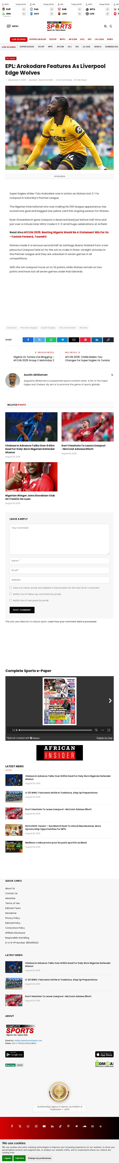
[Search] (105, 26)
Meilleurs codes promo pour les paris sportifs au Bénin (56, 842)
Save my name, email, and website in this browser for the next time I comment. (56, 587)
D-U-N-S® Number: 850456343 (21, 942)
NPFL (63, 39)
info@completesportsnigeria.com (28, 1041)
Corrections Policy (15, 927)
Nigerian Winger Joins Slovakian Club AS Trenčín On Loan (30, 497)
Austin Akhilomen (36, 375)
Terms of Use (12, 903)
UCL (82, 39)
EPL (90, 39)
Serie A (111, 39)
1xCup (53, 39)
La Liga (99, 39)
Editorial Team (13, 908)
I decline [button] (19, 1158)
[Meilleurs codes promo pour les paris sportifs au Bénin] (13, 847)
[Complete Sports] (59, 26)
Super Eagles (37, 39)
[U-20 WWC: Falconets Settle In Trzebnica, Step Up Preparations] (13, 797)
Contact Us (11, 893)
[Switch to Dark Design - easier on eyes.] (110, 26)
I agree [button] (7, 1158)
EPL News (11, 58)
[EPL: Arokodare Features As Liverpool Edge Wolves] (59, 169)
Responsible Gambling (17, 937)
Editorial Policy (12, 923)
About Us (10, 888)
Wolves (83, 327)
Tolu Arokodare (67, 327)
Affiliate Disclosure (15, 932)
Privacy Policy (12, 918)
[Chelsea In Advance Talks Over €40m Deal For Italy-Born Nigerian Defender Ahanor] (31, 427)
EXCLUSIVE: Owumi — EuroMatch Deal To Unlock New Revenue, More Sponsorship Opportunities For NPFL (63, 827)
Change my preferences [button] (39, 1158)
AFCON (73, 39)
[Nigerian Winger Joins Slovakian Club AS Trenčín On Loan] (31, 476)
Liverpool (12, 327)
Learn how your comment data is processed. (72, 621)
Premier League (28, 327)
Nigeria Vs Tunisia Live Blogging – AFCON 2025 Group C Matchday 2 (33, 358)
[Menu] (13, 26)
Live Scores (19, 39)
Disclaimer (11, 913)
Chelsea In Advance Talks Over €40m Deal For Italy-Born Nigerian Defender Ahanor (30, 449)
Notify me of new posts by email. (31, 600)
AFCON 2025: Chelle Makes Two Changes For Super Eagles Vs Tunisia (87, 358)
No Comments (65, 80)
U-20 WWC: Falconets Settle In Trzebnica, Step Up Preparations (61, 792)
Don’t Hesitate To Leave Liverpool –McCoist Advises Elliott (83, 447)
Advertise (10, 898)
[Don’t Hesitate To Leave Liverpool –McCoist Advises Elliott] (88, 427)
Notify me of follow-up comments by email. (37, 594)
